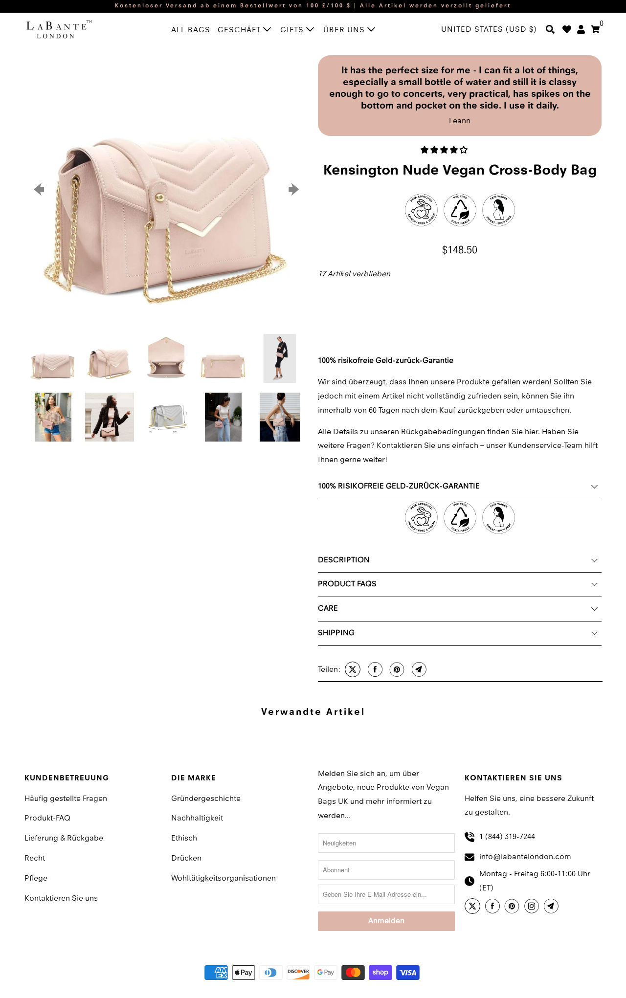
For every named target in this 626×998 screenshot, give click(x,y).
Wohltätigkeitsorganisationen (223, 879)
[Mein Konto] (581, 30)
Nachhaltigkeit (197, 818)
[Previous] (40, 189)
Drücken (186, 859)
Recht (34, 859)
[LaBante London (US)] (68, 29)
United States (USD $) (489, 30)
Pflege (35, 879)
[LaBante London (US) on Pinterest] (513, 907)
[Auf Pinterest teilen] (395, 669)
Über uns (345, 30)
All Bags (190, 30)
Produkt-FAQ (47, 818)
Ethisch (184, 839)
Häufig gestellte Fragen (65, 799)
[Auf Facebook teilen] (373, 669)
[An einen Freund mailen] (417, 669)
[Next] (292, 189)
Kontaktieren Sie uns (61, 899)
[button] (445, 151)
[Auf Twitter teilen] (351, 669)
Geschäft (240, 30)
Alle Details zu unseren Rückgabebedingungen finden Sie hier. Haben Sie (448, 432)
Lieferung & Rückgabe (63, 839)
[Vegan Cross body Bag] (166, 189)
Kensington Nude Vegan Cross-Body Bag (460, 170)
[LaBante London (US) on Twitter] (474, 907)
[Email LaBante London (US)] (552, 907)
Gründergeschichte (206, 799)
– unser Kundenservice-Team (531, 446)
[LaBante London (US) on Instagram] (533, 907)
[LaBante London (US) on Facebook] (494, 907)
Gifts (293, 30)
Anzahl (327, 291)
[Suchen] (550, 30)
